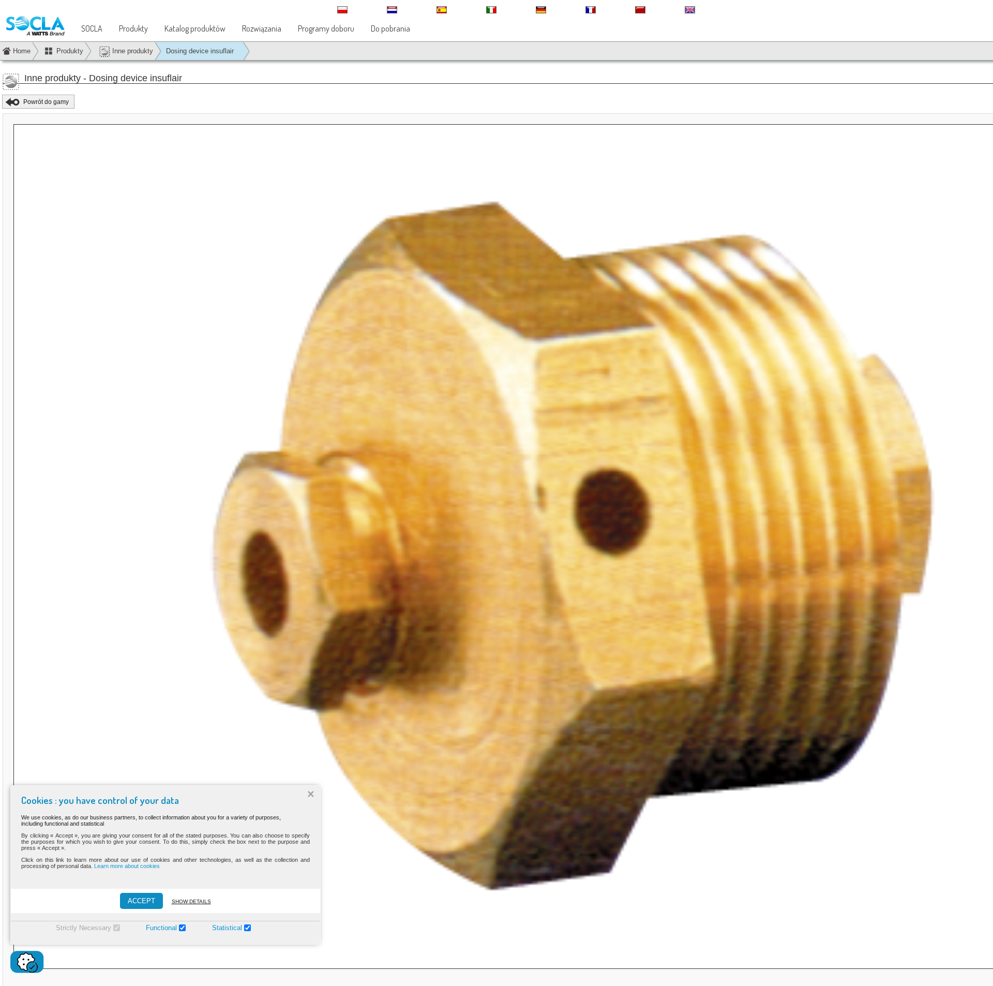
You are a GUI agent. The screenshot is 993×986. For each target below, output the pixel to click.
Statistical (227, 928)
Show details (191, 901)
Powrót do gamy (46, 102)
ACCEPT (141, 901)
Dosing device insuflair (200, 51)
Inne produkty (131, 51)
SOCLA (91, 28)
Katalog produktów (194, 28)
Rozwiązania (261, 28)
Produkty (133, 28)
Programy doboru (326, 28)
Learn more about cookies (127, 866)
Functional (161, 928)
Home (22, 51)
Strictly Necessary (83, 928)
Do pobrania (390, 28)
